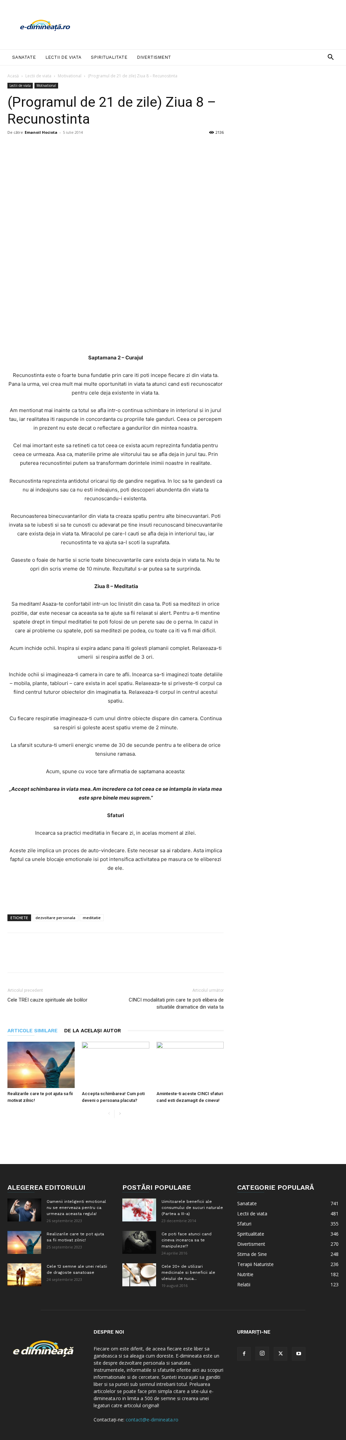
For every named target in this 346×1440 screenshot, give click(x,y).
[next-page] (120, 1114)
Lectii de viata (63, 57)
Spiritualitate (109, 57)
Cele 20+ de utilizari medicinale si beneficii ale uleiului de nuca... (188, 1272)
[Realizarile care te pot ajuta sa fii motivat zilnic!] (41, 1065)
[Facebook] (244, 1354)
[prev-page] (109, 1114)
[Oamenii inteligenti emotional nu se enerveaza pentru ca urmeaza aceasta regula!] (24, 1210)
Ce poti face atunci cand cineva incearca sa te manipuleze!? (187, 1240)
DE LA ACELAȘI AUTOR (92, 1031)
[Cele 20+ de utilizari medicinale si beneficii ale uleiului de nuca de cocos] (139, 1275)
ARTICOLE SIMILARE (32, 1031)
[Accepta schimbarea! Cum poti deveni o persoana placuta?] (115, 1065)
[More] (230, 159)
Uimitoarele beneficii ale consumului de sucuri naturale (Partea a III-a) (192, 1207)
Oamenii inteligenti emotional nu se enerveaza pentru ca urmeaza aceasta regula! (76, 1207)
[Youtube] (298, 1354)
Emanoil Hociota (41, 132)
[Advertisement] (216, 25)
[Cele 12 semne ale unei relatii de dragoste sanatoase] (24, 1275)
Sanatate (24, 57)
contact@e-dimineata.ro (152, 1419)
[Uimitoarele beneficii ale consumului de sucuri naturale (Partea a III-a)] (139, 1210)
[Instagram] (262, 1353)
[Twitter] (280, 1354)
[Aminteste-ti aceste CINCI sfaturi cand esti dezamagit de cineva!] (190, 1065)
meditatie (92, 917)
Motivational (69, 76)
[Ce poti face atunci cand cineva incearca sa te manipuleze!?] (139, 1242)
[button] (330, 58)
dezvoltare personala (55, 917)
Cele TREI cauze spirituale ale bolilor (47, 1000)
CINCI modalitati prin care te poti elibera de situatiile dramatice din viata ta (176, 1003)
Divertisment (154, 57)
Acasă (13, 76)
